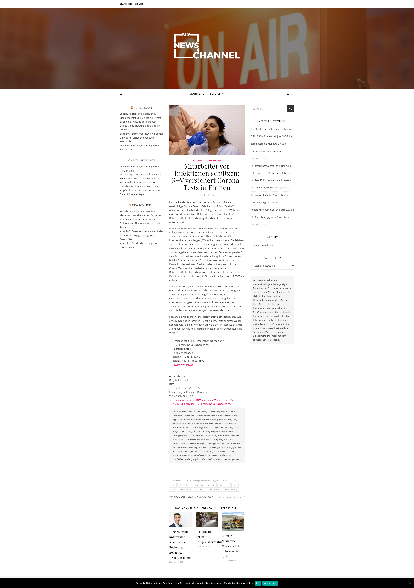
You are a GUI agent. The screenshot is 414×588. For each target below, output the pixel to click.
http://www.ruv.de (183, 364)
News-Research (143, 160)
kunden (211, 485)
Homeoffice (185, 485)
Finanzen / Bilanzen (207, 160)
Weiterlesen (270, 583)
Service (139, 4)
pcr (235, 485)
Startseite (126, 4)
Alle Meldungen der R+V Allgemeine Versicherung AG (202, 403)
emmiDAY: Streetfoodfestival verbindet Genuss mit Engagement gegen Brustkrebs (141, 137)
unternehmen (214, 489)
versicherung (231, 489)
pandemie (224, 485)
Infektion (199, 485)
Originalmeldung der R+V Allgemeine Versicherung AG (203, 399)
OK (257, 583)
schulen (199, 489)
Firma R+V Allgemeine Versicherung (193, 496)
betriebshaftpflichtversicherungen (202, 480)
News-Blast (143, 107)
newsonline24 (143, 205)
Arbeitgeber (176, 480)
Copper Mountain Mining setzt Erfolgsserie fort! (230, 546)
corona (235, 480)
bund (225, 480)
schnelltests (185, 489)
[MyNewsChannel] (207, 46)
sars (173, 489)
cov (172, 485)
